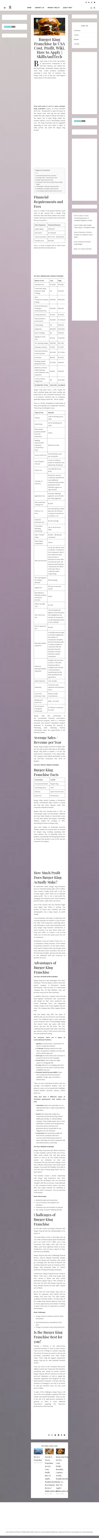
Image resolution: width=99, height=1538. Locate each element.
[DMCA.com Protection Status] (14, 27)
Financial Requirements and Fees (46, 175)
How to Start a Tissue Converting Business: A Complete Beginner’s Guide (83, 218)
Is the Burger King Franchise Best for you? (49, 191)
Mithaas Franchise (47, 1146)
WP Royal (18, 1532)
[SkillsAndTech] (10, 7)
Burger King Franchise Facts (44, 180)
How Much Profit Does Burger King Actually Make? (49, 183)
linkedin (76, 39)
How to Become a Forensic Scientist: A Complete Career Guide (83, 234)
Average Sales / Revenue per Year (46, 178)
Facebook (77, 30)
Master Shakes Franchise (50, 765)
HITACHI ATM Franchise (49, 977)
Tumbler (76, 44)
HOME (29, 8)
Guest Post (67, 8)
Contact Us (39, 8)
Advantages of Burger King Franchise (47, 186)
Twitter (76, 35)
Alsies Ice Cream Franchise (83, 249)
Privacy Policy (53, 8)
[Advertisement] (49, 92)
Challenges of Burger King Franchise (47, 189)
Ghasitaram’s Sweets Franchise (52, 276)
